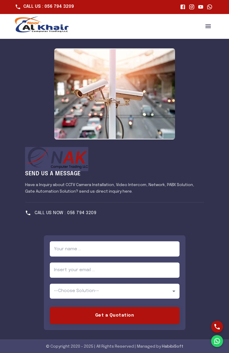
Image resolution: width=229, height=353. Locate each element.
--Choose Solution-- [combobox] (76, 290)
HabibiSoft (172, 346)
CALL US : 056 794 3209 (48, 6)
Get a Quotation (114, 315)
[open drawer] (208, 26)
